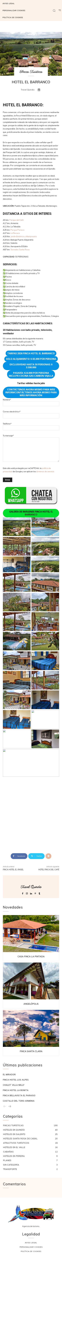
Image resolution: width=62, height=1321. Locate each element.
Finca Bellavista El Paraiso (19, 1095)
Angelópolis (31, 1003)
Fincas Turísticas (31, 71)
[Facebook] (23, 893)
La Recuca (15, 233)
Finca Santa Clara (31, 1051)
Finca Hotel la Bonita (16, 1090)
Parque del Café (16, 220)
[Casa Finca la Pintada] (31, 933)
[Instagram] (27, 893)
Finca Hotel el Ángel (13, 869)
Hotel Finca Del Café (48, 869)
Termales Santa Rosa (20, 249)
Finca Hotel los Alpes (16, 1080)
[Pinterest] (35, 893)
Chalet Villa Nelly (13, 1085)
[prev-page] (5, 1106)
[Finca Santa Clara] (31, 1028)
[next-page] (9, 1106)
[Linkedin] (31, 893)
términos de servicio (45, 471)
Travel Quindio (27, 90)
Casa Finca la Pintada (31, 956)
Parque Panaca (17, 230)
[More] (48, 856)
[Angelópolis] (31, 981)
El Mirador (9, 1074)
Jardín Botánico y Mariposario (24, 236)
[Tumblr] (39, 893)
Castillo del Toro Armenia (19, 1101)
